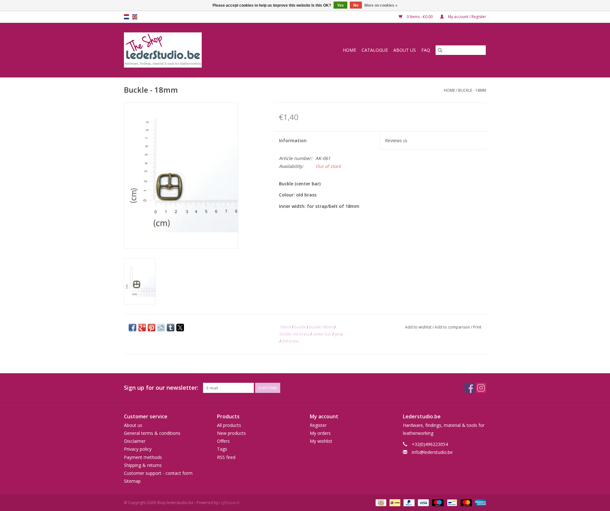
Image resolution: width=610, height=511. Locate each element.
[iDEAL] (394, 502)
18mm (285, 327)
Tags (222, 449)
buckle (300, 327)
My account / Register (466, 16)
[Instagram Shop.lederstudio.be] (481, 388)
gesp (339, 334)
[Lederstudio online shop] (187, 50)
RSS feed (226, 457)
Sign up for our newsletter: (161, 387)
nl (126, 16)
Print (477, 327)
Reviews (396, 140)
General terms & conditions (152, 433)
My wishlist (321, 441)
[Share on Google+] (142, 327)
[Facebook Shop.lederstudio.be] (469, 388)
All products (229, 425)
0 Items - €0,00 (420, 16)
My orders (320, 433)
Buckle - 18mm (472, 90)
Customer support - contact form (158, 473)
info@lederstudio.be (432, 452)
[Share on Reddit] (161, 327)
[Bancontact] (451, 502)
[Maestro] (437, 502)
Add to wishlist (418, 327)
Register (318, 425)
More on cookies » (380, 5)
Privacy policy (138, 449)
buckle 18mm (321, 327)
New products (231, 433)
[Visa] (423, 502)
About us (404, 50)
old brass (290, 341)
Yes (340, 5)
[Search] (440, 50)
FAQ (425, 50)
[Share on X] (180, 327)
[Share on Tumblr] (170, 327)
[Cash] (380, 502)
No (355, 5)
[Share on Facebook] (132, 327)
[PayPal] (408, 502)
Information (293, 140)
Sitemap (132, 481)
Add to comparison (453, 327)
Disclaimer (135, 441)
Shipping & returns (143, 465)
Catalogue (375, 50)
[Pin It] (151, 327)
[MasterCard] (465, 502)
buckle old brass (294, 334)
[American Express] (479, 502)
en (134, 16)
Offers (223, 441)
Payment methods (143, 457)
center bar (322, 334)
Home (349, 50)
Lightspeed (229, 502)
